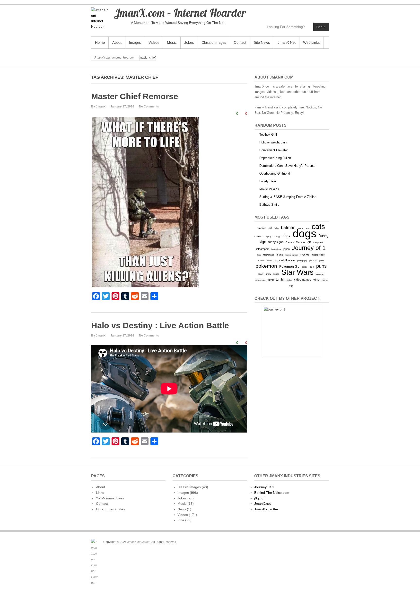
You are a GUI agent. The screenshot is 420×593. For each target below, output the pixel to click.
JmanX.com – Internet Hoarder (180, 12)
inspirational (276, 249)
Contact (240, 42)
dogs (304, 233)
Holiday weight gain (273, 142)
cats (318, 226)
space (276, 274)
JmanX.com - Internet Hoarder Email (325, 11)
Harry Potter (318, 242)
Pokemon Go (289, 266)
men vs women (291, 255)
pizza (321, 260)
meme (280, 254)
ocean (269, 260)
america (261, 228)
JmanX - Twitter (266, 509)
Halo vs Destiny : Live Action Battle (160, 325)
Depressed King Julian (275, 158)
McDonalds (268, 254)
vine (316, 279)
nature (261, 260)
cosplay (267, 236)
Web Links (311, 42)
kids (259, 255)
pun (312, 267)
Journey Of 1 (264, 487)
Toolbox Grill (268, 134)
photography (302, 260)
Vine (180, 520)
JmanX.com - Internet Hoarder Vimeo (304, 11)
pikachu (313, 260)
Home (100, 42)
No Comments (149, 106)
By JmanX (98, 106)
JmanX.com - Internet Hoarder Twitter (283, 11)
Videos (154, 42)
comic (258, 236)
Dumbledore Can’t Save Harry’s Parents (287, 166)
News (181, 509)
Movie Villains (269, 189)
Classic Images (213, 42)
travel (271, 279)
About (117, 42)
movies (304, 254)
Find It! (321, 27)
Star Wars (297, 272)
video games (302, 279)
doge (286, 236)
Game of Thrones (295, 242)
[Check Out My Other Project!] (291, 331)
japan (286, 249)
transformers (260, 280)
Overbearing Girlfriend (274, 173)
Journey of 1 (309, 248)
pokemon (266, 266)
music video (318, 254)
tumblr (280, 279)
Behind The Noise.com (271, 493)
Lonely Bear (267, 181)
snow (268, 274)
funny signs (275, 242)
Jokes (189, 42)
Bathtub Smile (269, 204)
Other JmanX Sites (110, 509)
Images (135, 42)
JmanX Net (287, 42)
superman (320, 274)
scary (260, 274)
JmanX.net (262, 503)
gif (309, 242)
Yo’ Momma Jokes (110, 498)
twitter (289, 280)
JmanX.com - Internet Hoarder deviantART (314, 11)
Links (100, 493)
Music (172, 42)
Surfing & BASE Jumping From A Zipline (287, 197)
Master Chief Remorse (134, 96)
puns (321, 266)
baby (276, 228)
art (270, 228)
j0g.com (260, 498)
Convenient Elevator (273, 150)
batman (288, 227)
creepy (277, 236)
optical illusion (284, 260)
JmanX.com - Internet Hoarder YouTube (293, 11)
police (304, 267)
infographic (262, 249)
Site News (262, 42)
